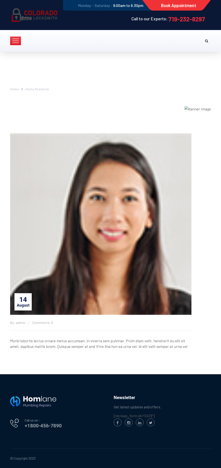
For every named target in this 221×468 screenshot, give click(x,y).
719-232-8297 (186, 19)
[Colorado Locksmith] (35, 15)
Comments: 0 (42, 322)
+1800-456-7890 (43, 425)
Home (14, 89)
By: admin (17, 322)
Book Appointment (178, 5)
